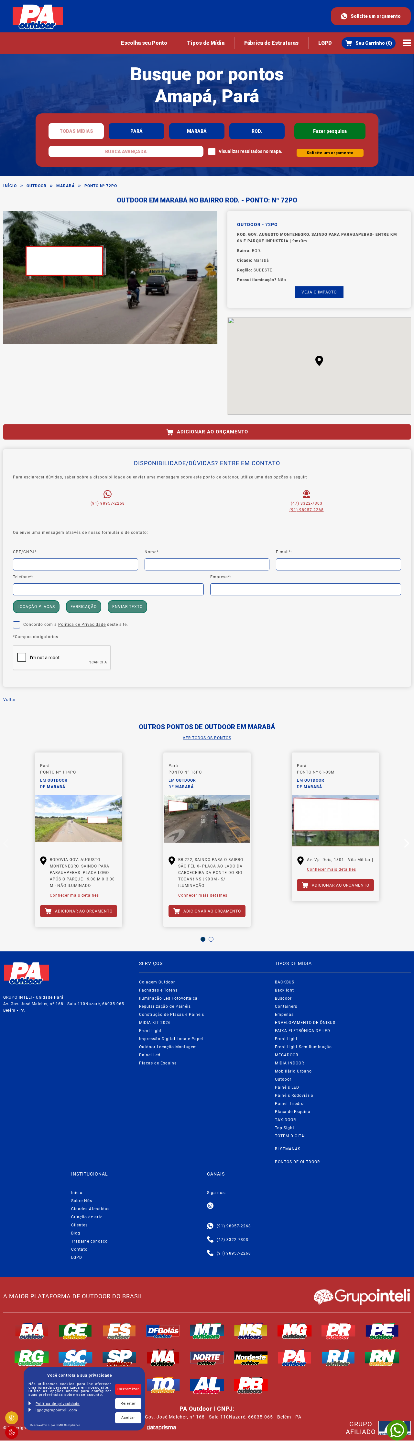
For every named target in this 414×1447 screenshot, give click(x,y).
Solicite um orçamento (376, 16)
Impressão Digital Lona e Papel (171, 1039)
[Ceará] (76, 1331)
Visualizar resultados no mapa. (250, 151)
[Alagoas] (207, 1385)
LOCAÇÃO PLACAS (36, 606)
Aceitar (128, 1418)
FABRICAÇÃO (84, 606)
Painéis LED (287, 1087)
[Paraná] (338, 1331)
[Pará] (295, 1357)
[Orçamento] (369, 43)
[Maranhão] (163, 1357)
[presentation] (6, 845)
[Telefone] (210, 1239)
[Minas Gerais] (295, 1331)
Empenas (284, 1014)
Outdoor (37, 186)
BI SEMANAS (287, 1149)
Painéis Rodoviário (294, 1095)
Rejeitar (128, 1403)
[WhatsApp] (397, 1430)
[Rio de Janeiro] (338, 1357)
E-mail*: (284, 552)
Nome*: (152, 552)
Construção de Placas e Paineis (171, 1014)
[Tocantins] (163, 1385)
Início (10, 186)
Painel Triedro (289, 1103)
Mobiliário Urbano (293, 1071)
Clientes (79, 1225)
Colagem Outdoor (157, 982)
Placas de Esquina (158, 1063)
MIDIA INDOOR (289, 1063)
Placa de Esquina (292, 1111)
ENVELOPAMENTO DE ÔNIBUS (305, 1022)
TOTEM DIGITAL (291, 1136)
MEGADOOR (286, 1055)
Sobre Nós (81, 1201)
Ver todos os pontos (207, 738)
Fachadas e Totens (158, 990)
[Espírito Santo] (119, 1331)
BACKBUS (284, 982)
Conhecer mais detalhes (74, 895)
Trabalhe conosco (89, 1241)
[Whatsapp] (210, 1226)
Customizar (128, 1389)
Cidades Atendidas (90, 1209)
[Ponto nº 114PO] (78, 821)
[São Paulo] (119, 1357)
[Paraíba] (251, 1385)
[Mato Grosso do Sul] (251, 1331)
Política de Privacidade (82, 624)
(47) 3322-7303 (306, 503)
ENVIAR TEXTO (127, 606)
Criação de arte (87, 1217)
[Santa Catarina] (76, 1357)
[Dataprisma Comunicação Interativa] (161, 1427)
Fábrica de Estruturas (271, 43)
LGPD (325, 43)
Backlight (284, 990)
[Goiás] (163, 1331)
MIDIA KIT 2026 (155, 1022)
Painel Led (149, 1055)
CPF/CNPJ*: (25, 552)
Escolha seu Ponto (144, 43)
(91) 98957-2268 (108, 503)
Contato (79, 1249)
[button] (319, 361)
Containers (286, 1006)
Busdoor (283, 998)
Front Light (150, 1030)
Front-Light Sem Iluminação (303, 1047)
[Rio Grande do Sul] (32, 1357)
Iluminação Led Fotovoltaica (168, 998)
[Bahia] (32, 1331)
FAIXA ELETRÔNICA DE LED (302, 1030)
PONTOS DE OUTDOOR (297, 1162)
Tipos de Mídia (205, 43)
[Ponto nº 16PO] (207, 821)
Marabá (65, 186)
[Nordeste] (251, 1357)
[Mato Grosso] (207, 1331)
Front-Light (286, 1039)
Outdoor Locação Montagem (168, 1047)
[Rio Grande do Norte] (382, 1357)
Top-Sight (284, 1128)
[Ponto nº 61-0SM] (335, 821)
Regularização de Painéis (165, 1006)
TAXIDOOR (285, 1120)
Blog (75, 1233)
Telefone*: (23, 577)
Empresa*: (220, 577)
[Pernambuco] (382, 1331)
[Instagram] (210, 1206)
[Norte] (207, 1357)
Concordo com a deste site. (75, 624)
